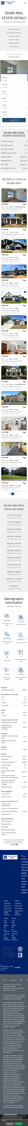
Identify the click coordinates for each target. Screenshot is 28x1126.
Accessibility (13, 980)
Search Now (14, 120)
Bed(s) (3, 91)
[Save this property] (25, 191)
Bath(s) (4, 98)
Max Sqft (4, 112)
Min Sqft (4, 105)
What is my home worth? (8, 912)
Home (6, 901)
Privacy (5, 980)
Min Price (4, 77)
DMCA (21, 980)
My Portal (7, 908)
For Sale (7, 903)
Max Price (4, 84)
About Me (7, 906)
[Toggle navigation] (24, 3)
